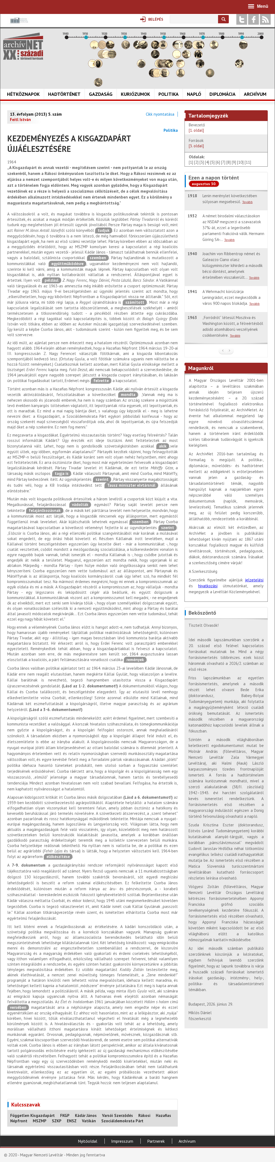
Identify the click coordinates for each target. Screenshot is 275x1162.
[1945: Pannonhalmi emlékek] (155, 57)
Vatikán (89, 1120)
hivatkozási (208, 585)
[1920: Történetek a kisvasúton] (106, 57)
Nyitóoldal (87, 1141)
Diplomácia (222, 94)
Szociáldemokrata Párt (122, 1120)
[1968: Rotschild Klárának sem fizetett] (200, 47)
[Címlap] (23, 46)
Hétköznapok (23, 94)
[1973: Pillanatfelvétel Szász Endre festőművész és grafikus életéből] (210, 75)
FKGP (65, 1115)
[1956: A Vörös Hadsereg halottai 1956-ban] (176, 57)
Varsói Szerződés (117, 1115)
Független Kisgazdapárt (32, 1115)
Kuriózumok (135, 94)
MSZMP (39, 1120)
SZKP (56, 1120)
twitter (241, 19)
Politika (168, 94)
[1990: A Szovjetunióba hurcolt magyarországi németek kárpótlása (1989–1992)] (243, 47)
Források (196, 143)
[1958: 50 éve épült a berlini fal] (180, 66)
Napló (194, 94)
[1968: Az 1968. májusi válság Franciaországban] (200, 66)
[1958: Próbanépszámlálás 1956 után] (180, 75)
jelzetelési (254, 579)
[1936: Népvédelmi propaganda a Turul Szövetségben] (137, 47)
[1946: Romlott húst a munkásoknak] (157, 75)
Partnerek (156, 1141)
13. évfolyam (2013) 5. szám (36, 114)
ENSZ (72, 1120)
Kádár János (86, 1115)
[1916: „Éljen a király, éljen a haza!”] (98, 85)
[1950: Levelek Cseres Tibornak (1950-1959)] (165, 75)
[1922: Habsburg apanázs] (110, 47)
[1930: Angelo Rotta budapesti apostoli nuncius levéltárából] (125, 47)
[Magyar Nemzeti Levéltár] (18, 24)
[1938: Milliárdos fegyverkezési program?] (141, 66)
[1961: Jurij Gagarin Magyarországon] (186, 57)
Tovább (247, 202)
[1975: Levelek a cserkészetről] (214, 47)
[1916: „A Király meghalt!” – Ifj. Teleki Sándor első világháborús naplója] (98, 66)
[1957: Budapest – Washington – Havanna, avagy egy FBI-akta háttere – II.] (178, 47)
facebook (253, 19)
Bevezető (197, 127)
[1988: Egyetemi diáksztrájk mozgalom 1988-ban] (239, 66)
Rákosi (144, 1115)
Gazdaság (101, 94)
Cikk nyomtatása (160, 114)
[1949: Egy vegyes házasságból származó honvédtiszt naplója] (163, 47)
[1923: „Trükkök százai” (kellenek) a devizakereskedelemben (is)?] (112, 57)
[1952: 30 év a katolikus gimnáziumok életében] (169, 66)
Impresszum (122, 1141)
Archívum (255, 94)
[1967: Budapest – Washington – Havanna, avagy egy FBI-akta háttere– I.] (198, 57)
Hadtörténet (64, 94)
